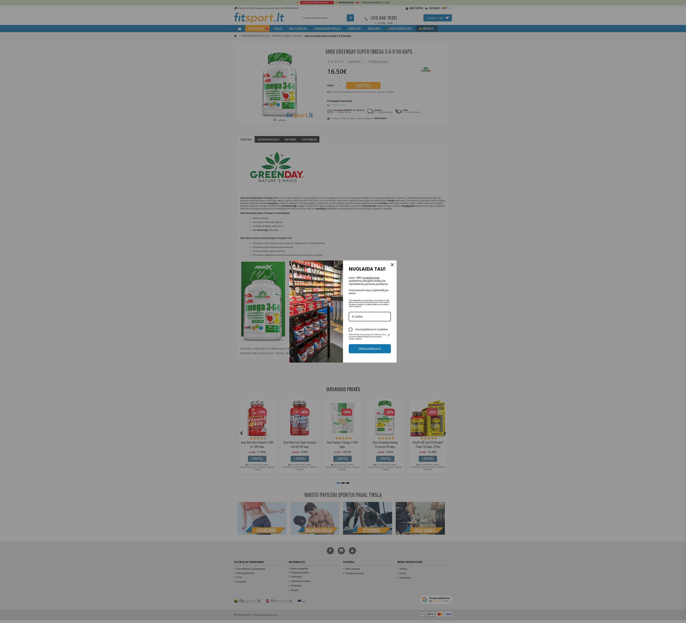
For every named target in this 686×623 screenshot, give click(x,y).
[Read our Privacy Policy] (389, 335)
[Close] (392, 264)
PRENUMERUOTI (370, 348)
